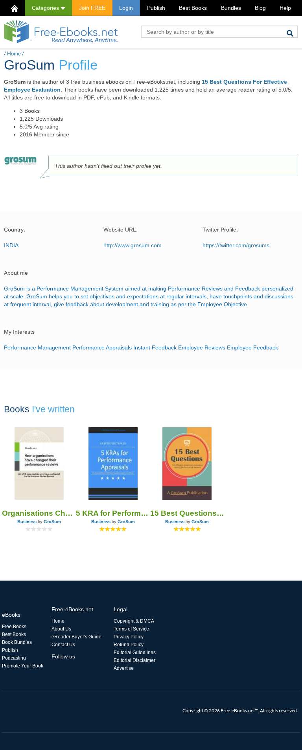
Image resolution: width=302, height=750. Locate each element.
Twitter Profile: (220, 229)
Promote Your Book (22, 666)
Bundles (231, 8)
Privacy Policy (129, 637)
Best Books (193, 8)
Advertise (124, 668)
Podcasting (14, 658)
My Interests (19, 332)
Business (27, 521)
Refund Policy (129, 644)
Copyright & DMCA (134, 621)
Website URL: (120, 229)
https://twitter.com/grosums (236, 245)
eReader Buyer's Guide (76, 637)
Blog (260, 8)
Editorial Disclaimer (134, 660)
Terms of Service (131, 629)
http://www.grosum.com (132, 245)
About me (16, 273)
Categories (46, 8)
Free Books (14, 626)
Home (14, 53)
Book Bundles (17, 642)
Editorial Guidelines (135, 652)
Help (285, 8)
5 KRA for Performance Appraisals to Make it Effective (113, 513)
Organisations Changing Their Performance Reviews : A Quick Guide (39, 513)
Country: (14, 229)
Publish (156, 8)
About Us (61, 629)
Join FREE (92, 8)
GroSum (52, 521)
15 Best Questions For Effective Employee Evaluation (187, 513)
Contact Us (63, 644)
